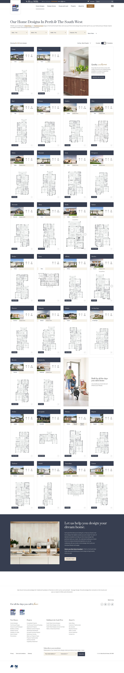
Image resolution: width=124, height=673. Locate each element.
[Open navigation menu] (112, 6)
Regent (93, 412)
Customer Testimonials (75, 625)
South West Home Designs (53, 623)
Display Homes (51, 6)
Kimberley (41, 360)
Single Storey (28, 26)
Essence (14, 308)
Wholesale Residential (32, 630)
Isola (66, 153)
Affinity (67, 256)
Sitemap (30, 653)
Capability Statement (32, 641)
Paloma (67, 412)
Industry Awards (31, 639)
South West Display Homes (53, 625)
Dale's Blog (71, 623)
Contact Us (71, 634)
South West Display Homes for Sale (55, 627)
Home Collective (73, 632)
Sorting (79, 43)
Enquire (90, 6)
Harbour (14, 463)
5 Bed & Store (49, 165)
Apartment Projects (32, 627)
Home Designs (40, 6)
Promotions (13, 636)
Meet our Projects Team (33, 636)
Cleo (92, 101)
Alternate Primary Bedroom (83, 424)
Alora (40, 205)
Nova (40, 256)
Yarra (40, 49)
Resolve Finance (73, 628)
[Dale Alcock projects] (23, 612)
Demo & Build (13, 634)
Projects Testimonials (32, 638)
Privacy (12, 653)
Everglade (41, 412)
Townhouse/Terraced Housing (34, 625)
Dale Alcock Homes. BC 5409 (107, 653)
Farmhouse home (38, 26)
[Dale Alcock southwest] (14, 612)
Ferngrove (94, 153)
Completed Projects (32, 623)
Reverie (14, 360)
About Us (81, 6)
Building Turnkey (14, 628)
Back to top (111, 600)
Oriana (40, 101)
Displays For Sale (14, 632)
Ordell (40, 463)
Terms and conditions (21, 653)
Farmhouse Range (15, 625)
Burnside (15, 205)
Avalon (14, 412)
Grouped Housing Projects (33, 632)
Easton (93, 463)
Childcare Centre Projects (33, 628)
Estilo (66, 205)
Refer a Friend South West (53, 628)
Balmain (41, 308)
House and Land (63, 6)
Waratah (41, 153)
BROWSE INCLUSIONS (98, 77)
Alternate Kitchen (76, 424)
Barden (93, 256)
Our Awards (72, 627)
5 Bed (23, 62)
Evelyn (14, 256)
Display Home (75, 114)
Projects (73, 6)
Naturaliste (68, 463)
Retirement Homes (31, 634)
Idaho (14, 153)
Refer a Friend (72, 630)
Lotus (13, 49)
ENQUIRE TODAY (70, 559)
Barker (93, 205)
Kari (13, 101)
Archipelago (95, 308)
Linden (67, 101)
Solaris (67, 308)
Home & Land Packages (16, 627)
